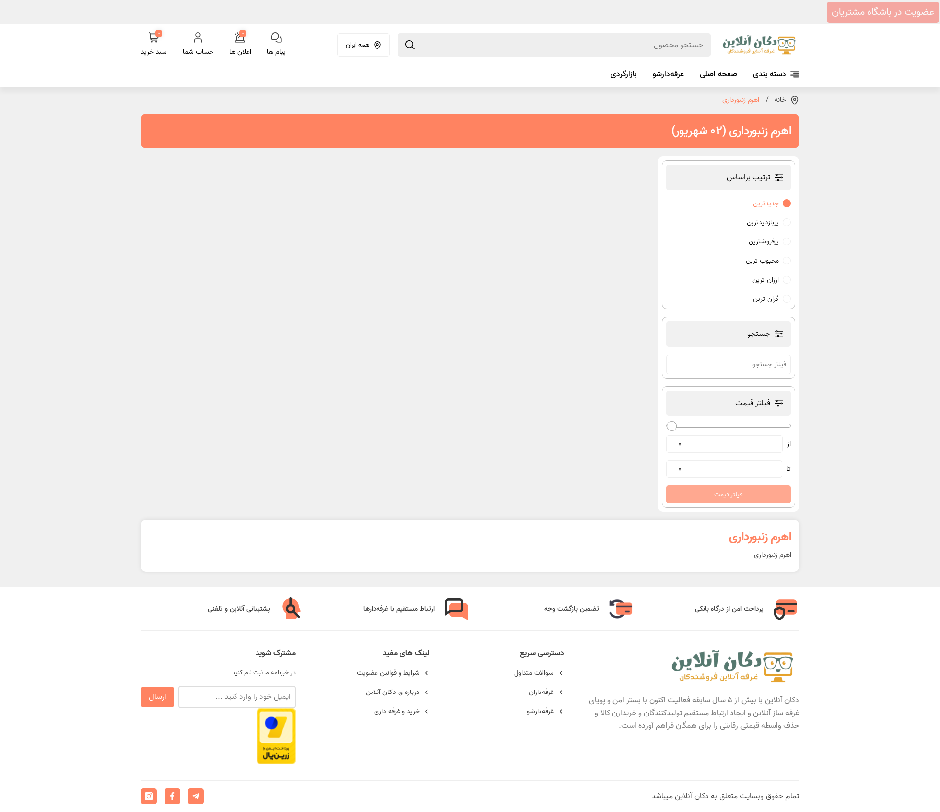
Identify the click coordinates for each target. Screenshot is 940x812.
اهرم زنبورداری (740, 100)
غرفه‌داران (541, 692)
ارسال (157, 697)
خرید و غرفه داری (397, 711)
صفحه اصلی (718, 74)
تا (788, 469)
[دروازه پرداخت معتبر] (276, 759)
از (789, 444)
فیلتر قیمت (728, 494)
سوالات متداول (534, 673)
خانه (780, 100)
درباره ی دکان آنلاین (393, 692)
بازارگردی (624, 74)
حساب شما (198, 52)
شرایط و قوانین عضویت (388, 673)
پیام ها (276, 52)
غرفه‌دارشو (668, 74)
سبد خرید (154, 45)
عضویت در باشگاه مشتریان (883, 12)
